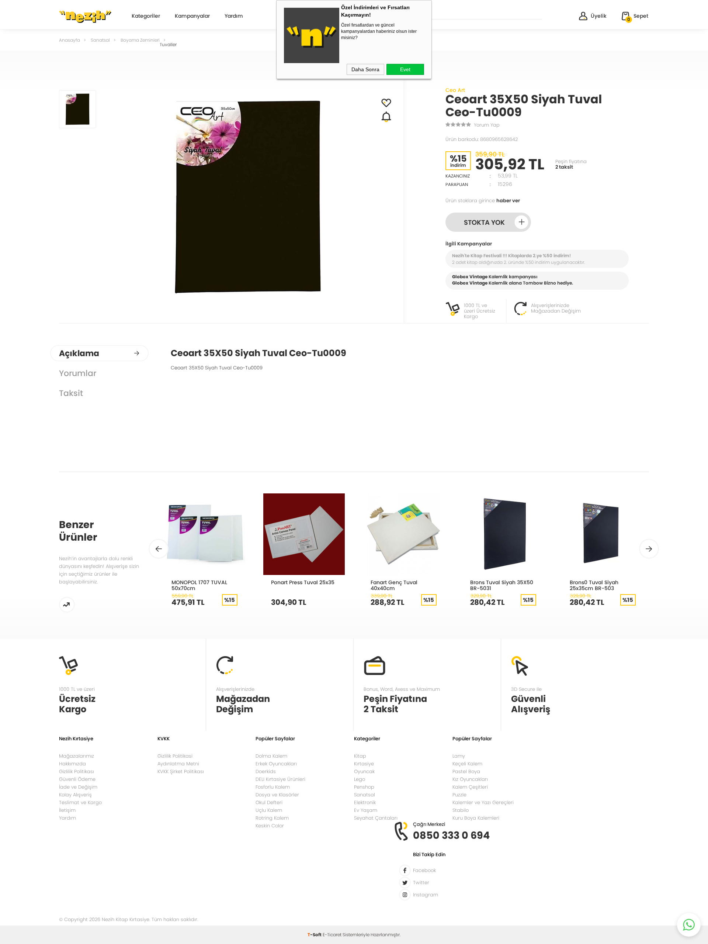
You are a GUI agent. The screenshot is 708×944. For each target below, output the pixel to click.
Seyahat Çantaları (376, 817)
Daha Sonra (365, 69)
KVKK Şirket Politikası (180, 771)
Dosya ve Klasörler (277, 794)
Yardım (234, 16)
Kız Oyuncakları (470, 779)
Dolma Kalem (271, 755)
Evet (405, 69)
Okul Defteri (269, 802)
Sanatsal (364, 794)
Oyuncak (364, 771)
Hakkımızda (72, 763)
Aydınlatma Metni (178, 763)
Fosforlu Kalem (273, 786)
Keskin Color (270, 825)
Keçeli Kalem (467, 763)
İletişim (67, 810)
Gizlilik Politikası (76, 771)
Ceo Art (455, 90)
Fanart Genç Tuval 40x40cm (394, 585)
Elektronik (365, 802)
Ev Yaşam (365, 810)
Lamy (458, 755)
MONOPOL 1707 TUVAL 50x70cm (199, 585)
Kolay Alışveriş (75, 794)
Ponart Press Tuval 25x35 (302, 582)
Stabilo (460, 810)
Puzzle (459, 794)
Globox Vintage (469, 283)
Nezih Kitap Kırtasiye (85, 16)
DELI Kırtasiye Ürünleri (280, 779)
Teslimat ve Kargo (80, 802)
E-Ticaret (332, 934)
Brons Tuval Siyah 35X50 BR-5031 (501, 585)
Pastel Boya (466, 771)
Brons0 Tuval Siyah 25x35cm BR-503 (594, 585)
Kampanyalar (192, 16)
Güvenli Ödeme (77, 779)
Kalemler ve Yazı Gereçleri (483, 802)
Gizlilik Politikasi (174, 755)
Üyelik (599, 16)
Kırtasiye (364, 763)
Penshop (364, 786)
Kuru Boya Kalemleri (475, 817)
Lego (359, 779)
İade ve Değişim (78, 786)
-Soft (315, 934)
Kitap (360, 755)
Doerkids (266, 771)
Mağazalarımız (76, 755)
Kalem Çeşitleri (470, 786)
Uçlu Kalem (269, 810)
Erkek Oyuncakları (276, 763)
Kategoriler (146, 16)
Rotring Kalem (272, 817)
